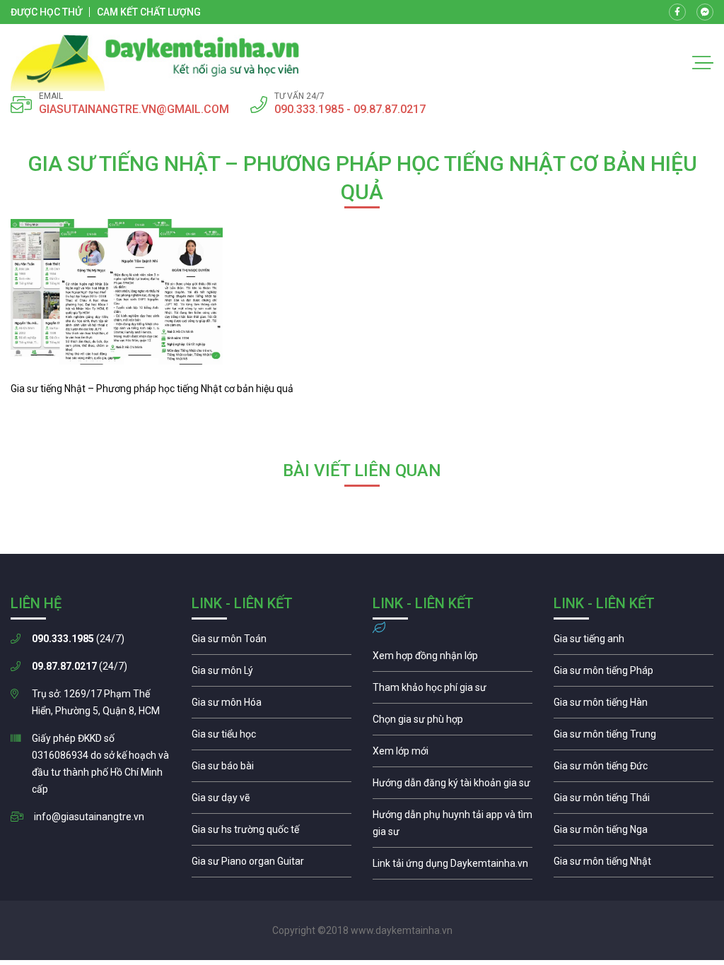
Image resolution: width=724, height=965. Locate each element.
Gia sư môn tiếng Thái (633, 801)
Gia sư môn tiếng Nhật (633, 865)
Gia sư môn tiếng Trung (633, 738)
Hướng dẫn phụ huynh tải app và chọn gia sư (452, 826)
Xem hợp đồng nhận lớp (452, 659)
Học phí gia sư (452, 691)
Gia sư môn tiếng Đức (633, 769)
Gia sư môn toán (271, 642)
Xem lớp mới (452, 754)
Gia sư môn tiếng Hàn (633, 706)
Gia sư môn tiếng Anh (633, 642)
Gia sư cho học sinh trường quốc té (271, 833)
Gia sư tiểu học (271, 738)
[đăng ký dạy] (155, 63)
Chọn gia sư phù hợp (452, 723)
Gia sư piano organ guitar (271, 865)
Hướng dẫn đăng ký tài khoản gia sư (452, 786)
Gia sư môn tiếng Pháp (633, 674)
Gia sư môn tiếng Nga (452, 867)
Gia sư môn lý (271, 674)
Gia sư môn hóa (271, 706)
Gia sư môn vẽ (271, 801)
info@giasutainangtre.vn (89, 816)
